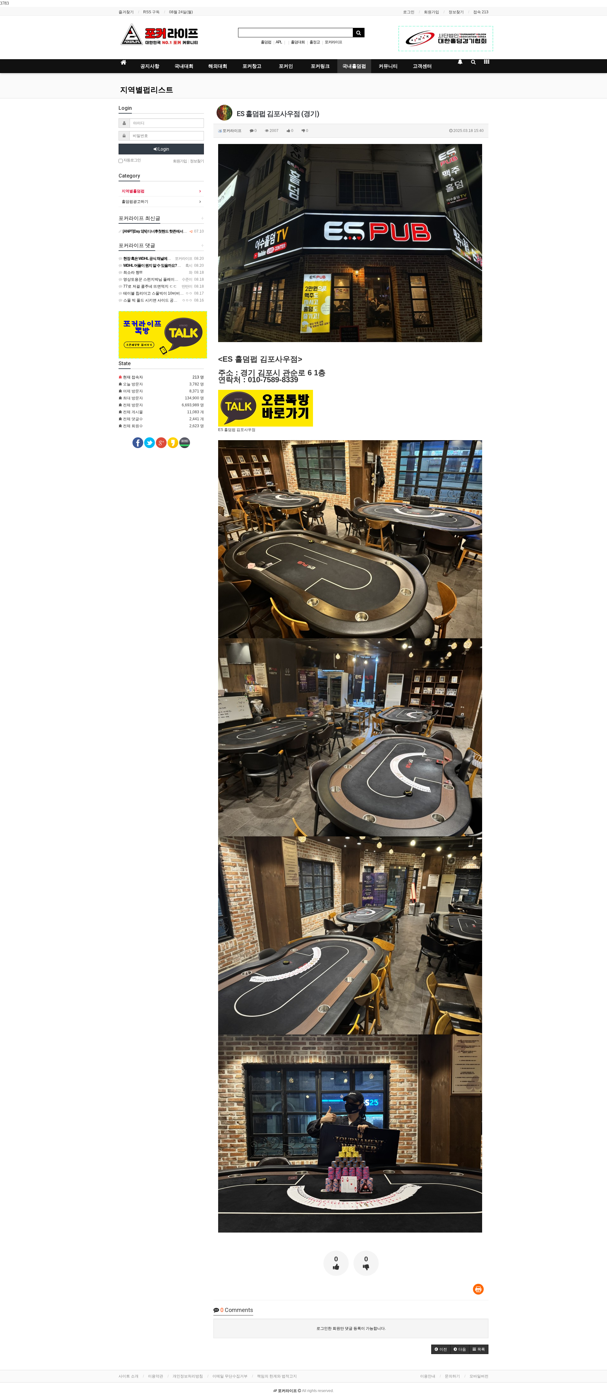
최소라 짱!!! (132, 272)
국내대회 (184, 66)
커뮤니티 (388, 66)
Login (163, 149)
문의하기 (452, 1376)
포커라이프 (333, 42)
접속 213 (480, 12)
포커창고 (251, 66)
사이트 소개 (128, 1376)
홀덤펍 (266, 42)
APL (279, 42)
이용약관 (155, 1376)
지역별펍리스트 (146, 89)
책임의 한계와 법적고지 (277, 1376)
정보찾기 (456, 12)
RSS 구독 (151, 12)
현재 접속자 (133, 377)
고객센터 (422, 66)
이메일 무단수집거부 (230, 1376)
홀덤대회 (298, 42)
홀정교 (315, 42)
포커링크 (320, 66)
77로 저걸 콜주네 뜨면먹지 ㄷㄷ (149, 286)
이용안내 (427, 1376)
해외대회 (217, 66)
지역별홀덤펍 (133, 191)
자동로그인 (132, 160)
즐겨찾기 (126, 12)
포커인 (286, 66)
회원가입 (431, 12)
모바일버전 (478, 1376)
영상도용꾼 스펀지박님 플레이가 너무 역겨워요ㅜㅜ (166, 279)
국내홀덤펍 (354, 66)
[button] (441, 1349)
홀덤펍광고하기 (135, 201)
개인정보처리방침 (188, 1376)
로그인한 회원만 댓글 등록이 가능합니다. (351, 1328)
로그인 (408, 12)
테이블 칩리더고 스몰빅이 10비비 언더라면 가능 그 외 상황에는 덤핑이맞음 (186, 293)
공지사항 (149, 66)
